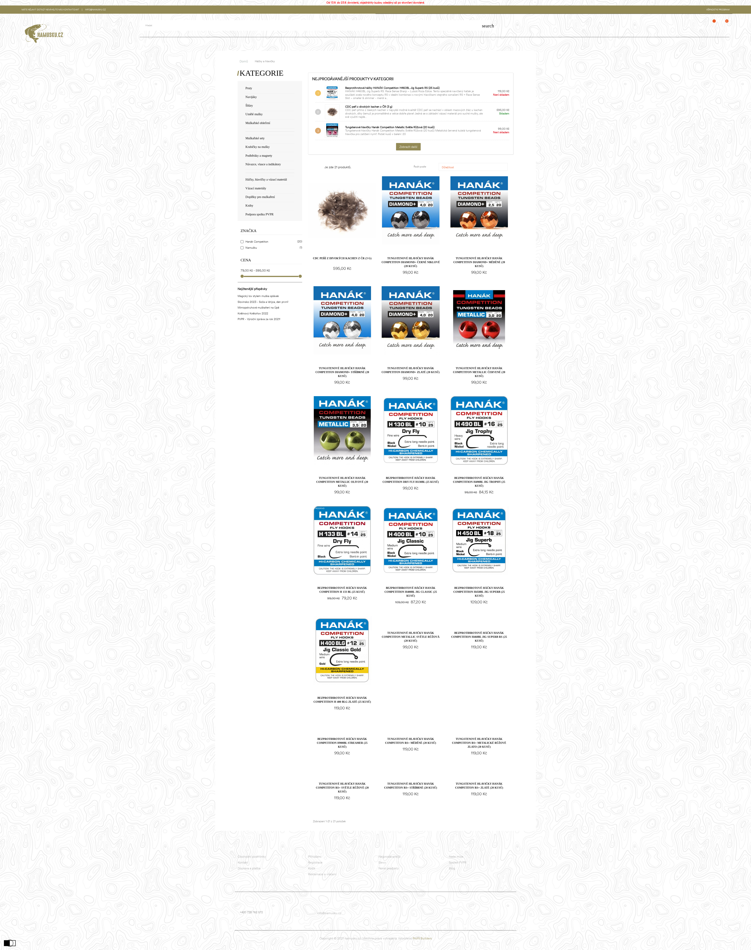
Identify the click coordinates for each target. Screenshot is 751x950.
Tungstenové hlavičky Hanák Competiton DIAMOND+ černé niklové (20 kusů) (411, 262)
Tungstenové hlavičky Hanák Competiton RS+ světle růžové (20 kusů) (342, 787)
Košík (311, 868)
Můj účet (687, 27)
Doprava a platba (249, 868)
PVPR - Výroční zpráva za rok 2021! (259, 319)
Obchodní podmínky (252, 856)
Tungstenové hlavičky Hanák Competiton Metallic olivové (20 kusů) (342, 482)
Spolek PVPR (457, 862)
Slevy (382, 862)
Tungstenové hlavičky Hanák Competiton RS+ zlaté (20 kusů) (479, 785)
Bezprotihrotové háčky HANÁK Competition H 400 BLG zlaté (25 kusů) (342, 699)
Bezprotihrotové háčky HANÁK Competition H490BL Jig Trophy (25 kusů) (479, 482)
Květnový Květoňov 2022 (253, 313)
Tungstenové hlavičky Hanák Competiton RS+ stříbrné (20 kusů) (410, 785)
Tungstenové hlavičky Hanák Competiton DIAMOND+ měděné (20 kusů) (479, 262)
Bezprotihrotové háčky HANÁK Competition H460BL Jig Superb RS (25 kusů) (392, 88)
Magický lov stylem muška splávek (258, 296)
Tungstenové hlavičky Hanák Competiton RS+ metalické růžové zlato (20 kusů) (479, 743)
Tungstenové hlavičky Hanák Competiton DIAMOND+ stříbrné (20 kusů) (342, 372)
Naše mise (456, 856)
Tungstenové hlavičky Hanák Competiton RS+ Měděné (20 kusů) (410, 741)
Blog (452, 868)
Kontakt (243, 862)
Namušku (273, 247)
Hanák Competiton (273, 241)
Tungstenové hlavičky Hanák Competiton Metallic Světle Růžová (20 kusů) (390, 127)
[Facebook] (382, 914)
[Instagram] (390, 914)
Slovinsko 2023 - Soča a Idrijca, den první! (263, 302)
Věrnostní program (717, 9)
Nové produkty (388, 868)
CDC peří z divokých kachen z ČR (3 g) (368, 106)
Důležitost (474, 167)
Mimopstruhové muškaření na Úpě (258, 307)
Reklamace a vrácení (322, 874)
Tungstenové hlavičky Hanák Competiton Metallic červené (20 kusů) (479, 372)
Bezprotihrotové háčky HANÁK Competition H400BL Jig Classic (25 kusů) (410, 592)
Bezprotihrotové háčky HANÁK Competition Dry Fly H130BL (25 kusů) (411, 480)
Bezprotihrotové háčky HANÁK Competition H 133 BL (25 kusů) (342, 590)
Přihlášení (314, 856)
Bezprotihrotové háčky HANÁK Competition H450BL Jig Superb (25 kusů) (479, 592)
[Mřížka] (314, 167)
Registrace (315, 862)
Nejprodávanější (389, 856)
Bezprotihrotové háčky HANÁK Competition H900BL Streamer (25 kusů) (342, 743)
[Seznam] (320, 167)
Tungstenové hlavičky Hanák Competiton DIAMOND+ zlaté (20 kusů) (411, 370)
